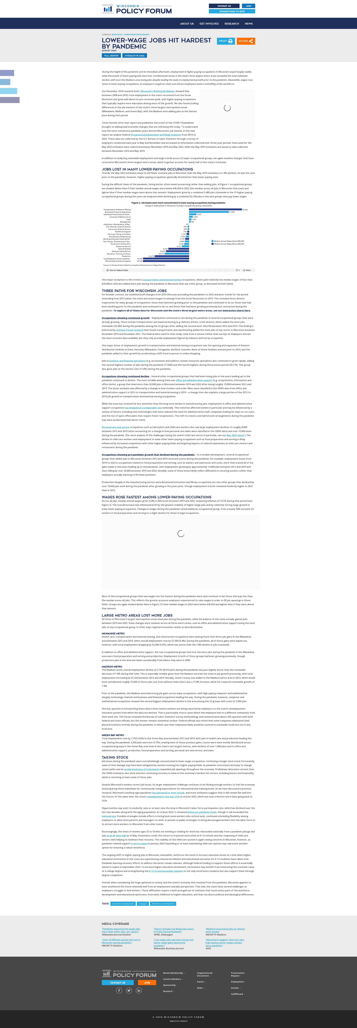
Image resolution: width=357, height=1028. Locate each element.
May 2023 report (235, 435)
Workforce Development (163, 903)
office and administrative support (194, 380)
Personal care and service (116, 427)
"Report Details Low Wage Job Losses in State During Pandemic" (174, 930)
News (249, 23)
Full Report (111, 56)
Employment (237, 981)
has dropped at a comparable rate (143, 407)
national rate (109, 816)
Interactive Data (134, 56)
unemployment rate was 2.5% (163, 796)
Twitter (129, 990)
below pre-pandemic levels (202, 812)
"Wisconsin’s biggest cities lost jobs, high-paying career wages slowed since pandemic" (225, 942)
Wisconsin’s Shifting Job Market (157, 91)
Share (244, 41)
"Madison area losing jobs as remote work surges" (225, 930)
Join (248, 6)
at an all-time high (116, 835)
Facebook (119, 990)
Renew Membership (173, 972)
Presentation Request (237, 974)
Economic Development (123, 903)
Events (200, 981)
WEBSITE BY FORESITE (178, 1021)
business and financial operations (127, 360)
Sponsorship (169, 985)
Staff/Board (237, 994)
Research (232, 23)
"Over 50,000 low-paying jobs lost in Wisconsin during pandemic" (121, 941)
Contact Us (224, 6)
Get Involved (209, 23)
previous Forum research (129, 329)
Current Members (172, 979)
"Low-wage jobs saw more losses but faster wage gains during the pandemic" (174, 942)
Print (223, 41)
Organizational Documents (204, 974)
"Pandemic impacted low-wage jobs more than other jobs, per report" (121, 930)
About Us (187, 23)
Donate (235, 987)
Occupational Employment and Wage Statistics (156, 134)
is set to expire (139, 843)
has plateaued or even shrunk (168, 792)
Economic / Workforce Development (130, 35)
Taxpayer (143, 903)
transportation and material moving (161, 279)
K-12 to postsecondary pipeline (166, 871)
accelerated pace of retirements (142, 769)
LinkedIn (139, 990)
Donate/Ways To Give (232, 11)
